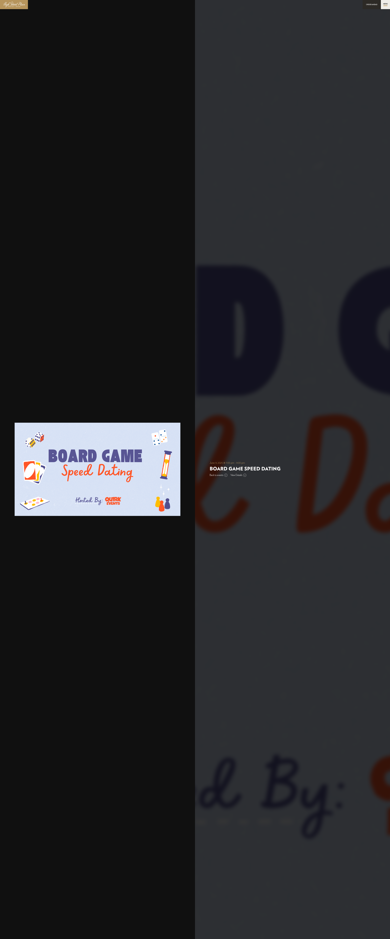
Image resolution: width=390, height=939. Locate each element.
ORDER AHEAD (371, 4)
